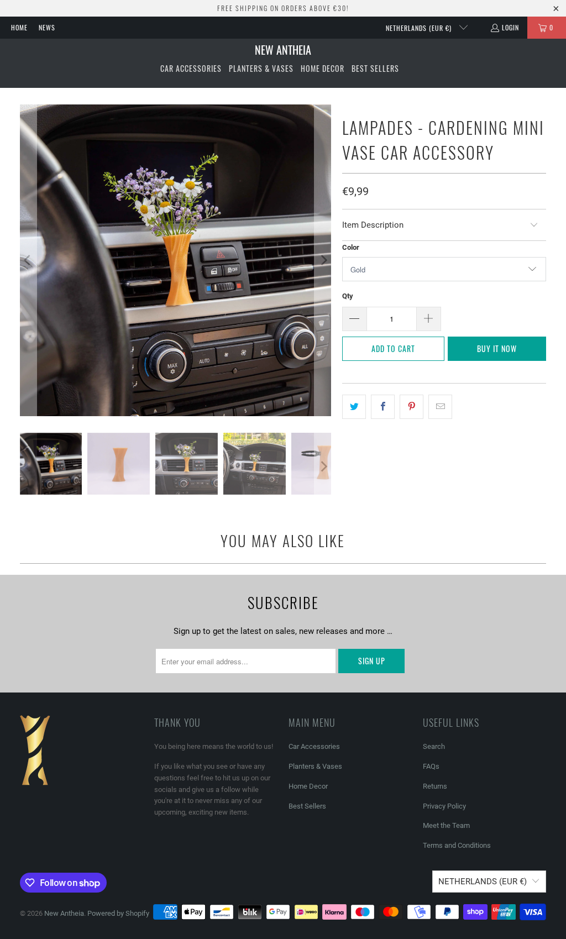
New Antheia (64, 913)
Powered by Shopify (118, 913)
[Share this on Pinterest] (411, 407)
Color (350, 247)
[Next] (323, 260)
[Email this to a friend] (440, 407)
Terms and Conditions (457, 845)
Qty (347, 296)
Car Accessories (314, 746)
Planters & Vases (315, 766)
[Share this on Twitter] (354, 407)
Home (19, 27)
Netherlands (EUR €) (420, 28)
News (47, 27)
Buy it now (497, 348)
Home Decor (308, 786)
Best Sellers (307, 806)
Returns (435, 786)
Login (510, 27)
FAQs (431, 766)
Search (434, 746)
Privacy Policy (444, 806)
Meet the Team (446, 825)
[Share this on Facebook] (383, 407)
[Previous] (28, 260)
